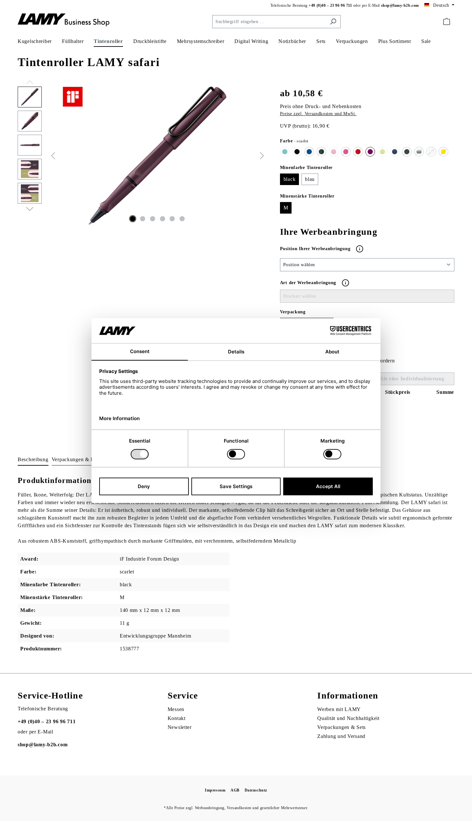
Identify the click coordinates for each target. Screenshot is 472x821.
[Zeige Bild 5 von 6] (172, 218)
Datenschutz (256, 790)
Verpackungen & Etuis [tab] (77, 459)
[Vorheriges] (53, 155)
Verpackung (293, 311)
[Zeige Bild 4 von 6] (162, 218)
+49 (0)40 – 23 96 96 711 (330, 5)
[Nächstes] (262, 155)
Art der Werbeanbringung (308, 282)
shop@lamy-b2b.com (400, 5)
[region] (142, 155)
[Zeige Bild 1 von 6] (132, 218)
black (290, 179)
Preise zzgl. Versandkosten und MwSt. (318, 113)
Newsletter (180, 727)
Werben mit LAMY (339, 709)
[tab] (33, 460)
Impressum (215, 790)
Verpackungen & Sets (341, 727)
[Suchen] (333, 21)
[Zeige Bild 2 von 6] (142, 218)
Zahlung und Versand (341, 736)
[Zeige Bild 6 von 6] (182, 218)
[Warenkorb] (446, 21)
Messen (176, 709)
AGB (235, 790)
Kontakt (177, 718)
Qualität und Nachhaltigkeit (348, 718)
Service (183, 695)
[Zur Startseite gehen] (66, 20)
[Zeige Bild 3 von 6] (152, 218)
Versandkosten (239, 808)
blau (310, 179)
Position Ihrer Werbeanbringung (316, 248)
